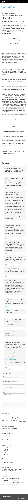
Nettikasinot (8, 1)
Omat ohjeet (15, 478)
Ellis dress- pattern (8, 462)
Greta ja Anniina (9, 300)
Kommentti (5, 392)
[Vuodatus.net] (6, 496)
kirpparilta (6, 155)
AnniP (6, 168)
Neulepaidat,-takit (9, 478)
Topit (18, 478)
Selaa (14, 1)
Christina (7, 268)
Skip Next (15, 420)
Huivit (3, 478)
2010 (8, 439)
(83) (6, 454)
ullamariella (8, 178)
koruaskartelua (22, 480)
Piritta (6, 242)
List (6, 418)
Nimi (4, 376)
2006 (3, 436)
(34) (6, 447)
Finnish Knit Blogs (14, 417)
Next (13, 418)
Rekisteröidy (18, 1)
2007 (8, 436)
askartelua (10, 480)
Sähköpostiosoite (10, 381)
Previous (10, 418)
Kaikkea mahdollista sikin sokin (12, 17)
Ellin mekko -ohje (8, 461)
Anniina (7, 310)
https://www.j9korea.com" (15, 361)
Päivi (6, 225)
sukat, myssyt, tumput (13, 153)
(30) (6, 449)
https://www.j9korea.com (10, 359)
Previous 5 (22, 418)
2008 (14, 436)
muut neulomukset (4, 482)
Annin (11, 30)
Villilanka (7, 257)
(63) (6, 450)
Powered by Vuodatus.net (21, 498)
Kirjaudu (24, 1)
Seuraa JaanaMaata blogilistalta (9, 428)
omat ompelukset (10, 482)
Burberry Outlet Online (10, 332)
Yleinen (5, 480)
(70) (6, 452)
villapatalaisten (12, 72)
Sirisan (7, 319)
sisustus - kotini (21, 482)
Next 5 (3, 420)
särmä (6, 280)
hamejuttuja (14, 480)
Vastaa (6, 175)
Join (3, 418)
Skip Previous (9, 420)
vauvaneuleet (16, 484)
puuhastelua (16, 482)
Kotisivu (10, 386)
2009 (3, 439)
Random (17, 418)
